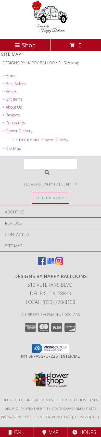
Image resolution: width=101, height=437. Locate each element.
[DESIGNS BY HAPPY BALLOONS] (50, 32)
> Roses (9, 91)
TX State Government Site (71, 408)
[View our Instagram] (59, 263)
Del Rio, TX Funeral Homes (28, 400)
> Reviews (11, 115)
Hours (86, 432)
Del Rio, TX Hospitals (77, 400)
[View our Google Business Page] (50, 263)
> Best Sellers (14, 83)
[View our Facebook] (42, 263)
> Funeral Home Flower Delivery (40, 139)
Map (52, 432)
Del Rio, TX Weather (23, 408)
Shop (29, 45)
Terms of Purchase (51, 417)
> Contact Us (13, 123)
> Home (9, 75)
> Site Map (11, 148)
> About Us (12, 107)
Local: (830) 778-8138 (50, 302)
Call (18, 432)
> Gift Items (12, 99)
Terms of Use (87, 417)
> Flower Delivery (17, 130)
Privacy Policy (15, 417)
